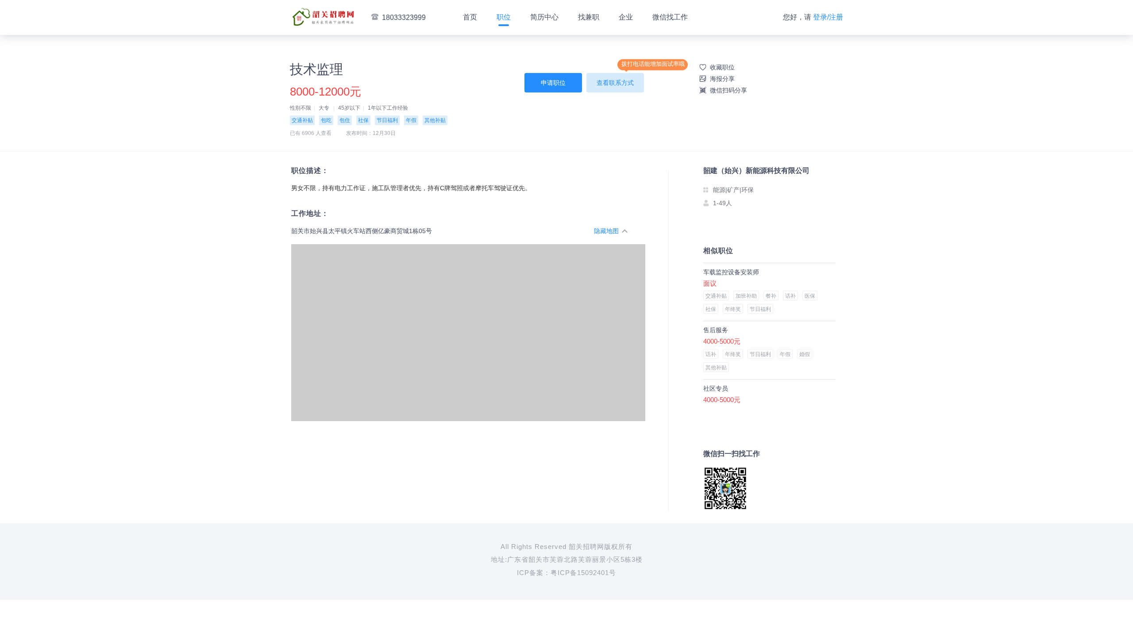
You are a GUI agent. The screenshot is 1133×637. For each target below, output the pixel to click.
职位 (504, 17)
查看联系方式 (615, 82)
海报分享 (722, 78)
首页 (470, 17)
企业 (626, 17)
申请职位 (553, 82)
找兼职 (588, 17)
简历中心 (544, 17)
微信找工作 (670, 17)
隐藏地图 (606, 230)
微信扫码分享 (728, 90)
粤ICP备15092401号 (583, 572)
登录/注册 (828, 17)
